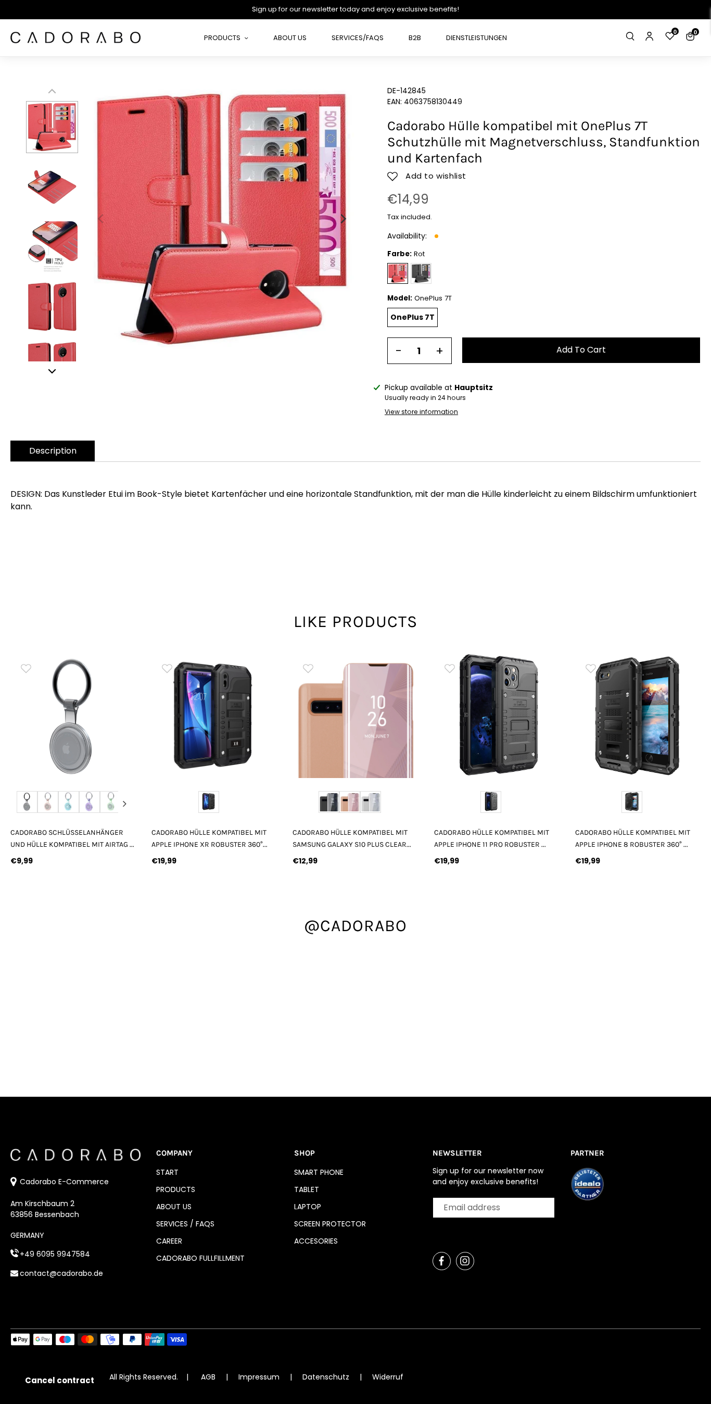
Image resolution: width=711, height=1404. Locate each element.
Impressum (260, 1377)
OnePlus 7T (412, 317)
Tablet (306, 1189)
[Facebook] (442, 1261)
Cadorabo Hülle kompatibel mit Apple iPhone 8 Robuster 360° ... (632, 838)
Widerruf (387, 1377)
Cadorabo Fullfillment (200, 1258)
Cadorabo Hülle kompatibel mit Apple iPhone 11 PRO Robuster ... (491, 838)
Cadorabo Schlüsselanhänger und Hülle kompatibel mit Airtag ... (72, 838)
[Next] (342, 219)
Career (169, 1241)
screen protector (330, 1224)
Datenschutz (326, 1377)
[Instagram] (465, 1261)
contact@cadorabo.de (61, 1273)
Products (175, 1189)
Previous (22, 803)
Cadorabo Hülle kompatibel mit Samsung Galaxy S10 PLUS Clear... (352, 838)
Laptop (307, 1206)
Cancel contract (59, 1380)
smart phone (319, 1172)
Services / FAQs (185, 1224)
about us (174, 1206)
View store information (421, 411)
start (167, 1172)
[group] (73, 715)
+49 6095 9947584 (55, 1254)
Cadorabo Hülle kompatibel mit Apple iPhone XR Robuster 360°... (209, 838)
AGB (208, 1377)
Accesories (316, 1241)
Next (124, 803)
